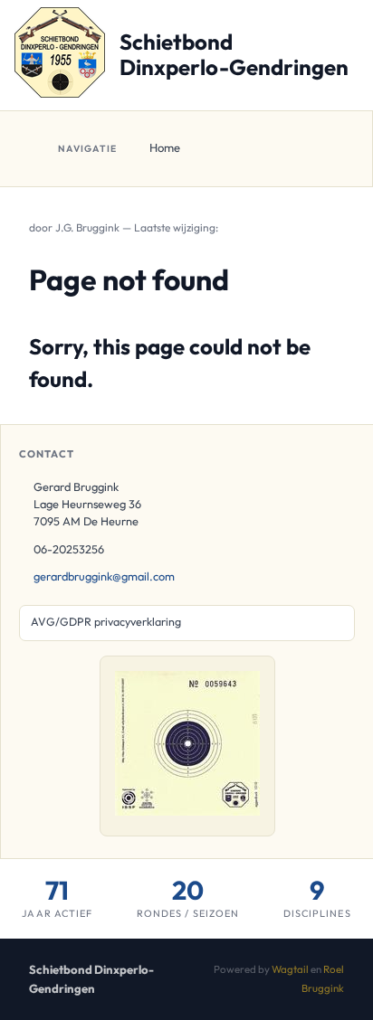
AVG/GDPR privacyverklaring (106, 621)
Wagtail (290, 969)
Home (164, 147)
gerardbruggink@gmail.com (104, 576)
